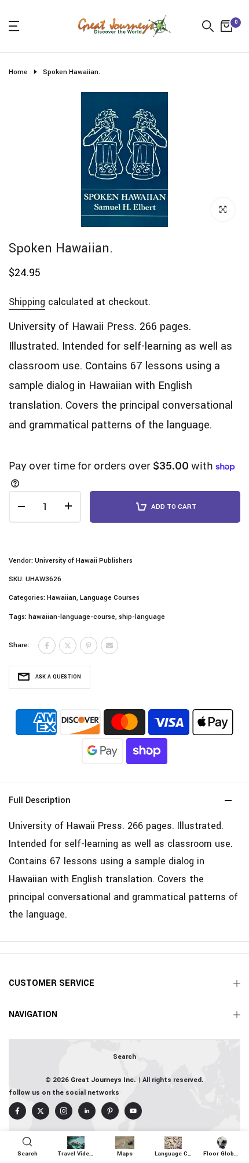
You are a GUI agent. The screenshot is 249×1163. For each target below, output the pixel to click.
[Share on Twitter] (67, 645)
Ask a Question (58, 677)
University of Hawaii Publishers (84, 561)
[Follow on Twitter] (40, 1111)
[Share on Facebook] (47, 645)
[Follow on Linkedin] (87, 1111)
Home (18, 72)
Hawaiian (61, 598)
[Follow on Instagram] (63, 1111)
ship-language (142, 617)
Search (124, 1057)
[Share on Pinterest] (88, 645)
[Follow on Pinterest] (110, 1111)
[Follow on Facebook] (17, 1111)
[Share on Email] (109, 645)
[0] (226, 26)
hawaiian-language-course (71, 617)
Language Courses (110, 598)
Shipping (27, 302)
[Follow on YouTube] (133, 1111)
